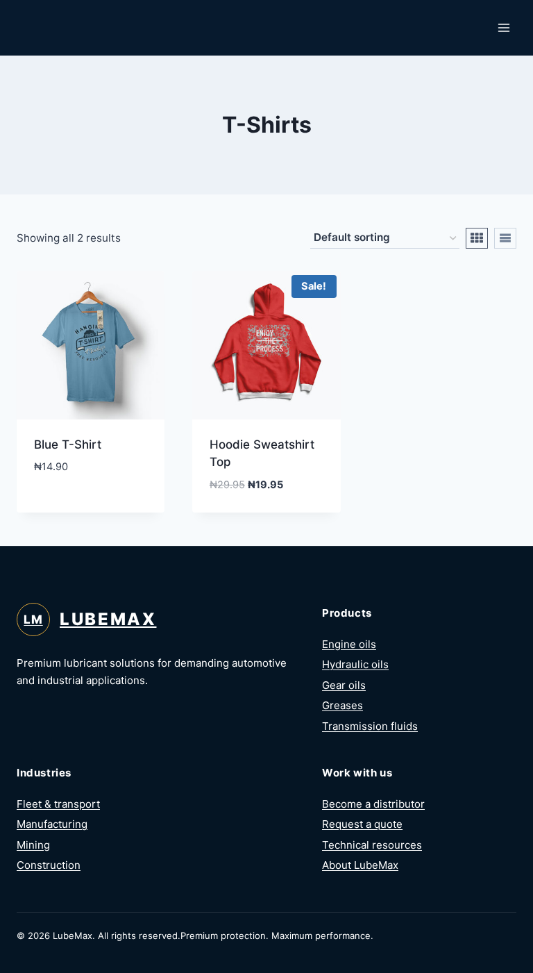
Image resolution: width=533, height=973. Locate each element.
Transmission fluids (370, 726)
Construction (49, 865)
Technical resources (372, 844)
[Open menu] (503, 27)
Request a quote (362, 824)
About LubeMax (360, 865)
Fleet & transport (58, 803)
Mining (33, 844)
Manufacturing (52, 824)
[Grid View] (477, 238)
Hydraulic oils (355, 664)
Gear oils (344, 685)
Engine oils (349, 644)
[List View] (505, 238)
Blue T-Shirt (67, 444)
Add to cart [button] (69, 508)
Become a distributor (373, 803)
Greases (342, 705)
